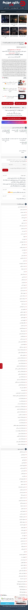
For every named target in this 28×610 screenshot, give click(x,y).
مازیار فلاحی (23, 473)
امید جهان (23, 223)
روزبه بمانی (23, 285)
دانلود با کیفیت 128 (7, 103)
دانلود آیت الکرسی (22, 414)
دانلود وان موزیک (12, 53)
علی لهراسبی (23, 454)
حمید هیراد (23, 269)
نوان (24, 551)
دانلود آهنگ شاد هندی (21, 412)
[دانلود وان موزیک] (14, 3)
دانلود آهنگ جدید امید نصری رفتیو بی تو (23, 139)
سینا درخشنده (22, 301)
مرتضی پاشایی (22, 514)
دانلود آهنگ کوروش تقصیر (14, 24)
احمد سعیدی (23, 212)
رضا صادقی (23, 279)
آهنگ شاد (22, 8)
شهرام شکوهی (22, 314)
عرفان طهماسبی (22, 323)
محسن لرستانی (22, 492)
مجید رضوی (23, 484)
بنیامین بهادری (22, 247)
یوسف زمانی (23, 560)
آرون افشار (23, 217)
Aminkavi (15, 608)
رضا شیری (23, 277)
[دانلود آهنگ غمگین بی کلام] (5, 31)
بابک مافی (23, 244)
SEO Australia (22, 592)
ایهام (24, 236)
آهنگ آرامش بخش (21, 341)
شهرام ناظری (23, 317)
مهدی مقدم (23, 530)
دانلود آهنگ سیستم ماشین (20, 406)
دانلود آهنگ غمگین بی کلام (5, 37)
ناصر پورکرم (23, 546)
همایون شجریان (22, 554)
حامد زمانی (23, 255)
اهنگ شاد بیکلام (22, 573)
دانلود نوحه (23, 390)
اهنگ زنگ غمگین (22, 570)
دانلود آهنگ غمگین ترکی (20, 441)
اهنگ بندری (23, 568)
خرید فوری (7, 603)
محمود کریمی (22, 511)
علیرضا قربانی (23, 336)
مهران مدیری (23, 538)
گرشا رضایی (23, 470)
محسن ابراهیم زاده (21, 487)
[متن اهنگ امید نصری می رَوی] (23, 146)
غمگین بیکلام (22, 355)
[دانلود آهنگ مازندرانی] (23, 19)
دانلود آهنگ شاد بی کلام (20, 428)
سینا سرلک (23, 304)
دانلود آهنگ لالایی (22, 420)
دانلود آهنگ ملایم (23, 36)
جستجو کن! (3, 11)
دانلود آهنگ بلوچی (21, 433)
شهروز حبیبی (23, 320)
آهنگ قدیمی (23, 344)
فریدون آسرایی (22, 465)
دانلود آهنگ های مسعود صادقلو (19, 425)
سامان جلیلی (22, 290)
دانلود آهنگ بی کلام (21, 371)
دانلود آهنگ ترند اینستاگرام (20, 382)
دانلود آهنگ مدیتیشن (21, 379)
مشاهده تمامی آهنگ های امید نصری (14, 118)
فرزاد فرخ (23, 460)
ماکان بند (23, 476)
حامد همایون (22, 258)
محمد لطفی (23, 508)
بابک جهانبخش (22, 242)
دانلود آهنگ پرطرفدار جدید (20, 430)
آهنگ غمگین (6, 8)
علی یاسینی (23, 457)
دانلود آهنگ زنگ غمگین (14, 36)
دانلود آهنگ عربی (22, 376)
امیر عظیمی (23, 228)
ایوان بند (23, 239)
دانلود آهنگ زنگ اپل (5, 24)
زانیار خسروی (23, 287)
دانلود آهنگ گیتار (22, 398)
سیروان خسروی (22, 298)
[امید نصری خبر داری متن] (14, 134)
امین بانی (23, 231)
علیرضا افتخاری (22, 328)
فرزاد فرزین (23, 462)
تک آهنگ (18, 47)
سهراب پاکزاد (23, 293)
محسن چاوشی (22, 489)
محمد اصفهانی (22, 497)
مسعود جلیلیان (22, 519)
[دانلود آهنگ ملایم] (23, 31)
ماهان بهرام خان (22, 479)
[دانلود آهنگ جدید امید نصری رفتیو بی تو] (23, 134)
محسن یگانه (23, 495)
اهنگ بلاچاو (23, 565)
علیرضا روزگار (23, 331)
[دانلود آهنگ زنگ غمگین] (14, 31)
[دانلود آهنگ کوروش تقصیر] (14, 19)
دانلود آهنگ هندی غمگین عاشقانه (19, 395)
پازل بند (24, 252)
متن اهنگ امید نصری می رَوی (22, 151)
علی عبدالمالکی (22, 452)
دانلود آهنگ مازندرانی (22, 24)
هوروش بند (23, 557)
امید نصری (22, 47)
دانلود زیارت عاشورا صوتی (20, 393)
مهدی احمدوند (22, 524)
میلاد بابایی (23, 543)
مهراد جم (23, 535)
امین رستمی (23, 234)
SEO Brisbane (22, 589)
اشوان (24, 220)
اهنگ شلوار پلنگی (22, 576)
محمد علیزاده (22, 506)
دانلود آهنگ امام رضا (21, 417)
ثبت (14, 112)
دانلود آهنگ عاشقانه (21, 444)
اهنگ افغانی (23, 562)
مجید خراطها (23, 481)
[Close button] (27, 595)
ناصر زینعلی (23, 549)
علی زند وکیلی (22, 339)
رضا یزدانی (23, 282)
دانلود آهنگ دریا (22, 401)
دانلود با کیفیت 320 (20, 103)
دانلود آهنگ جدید (17, 49)
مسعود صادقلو (22, 522)
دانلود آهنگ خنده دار (21, 403)
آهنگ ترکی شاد (22, 387)
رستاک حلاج (23, 274)
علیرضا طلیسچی (22, 333)
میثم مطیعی (23, 541)
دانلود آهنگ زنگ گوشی (21, 436)
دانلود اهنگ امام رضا (21, 349)
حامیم (24, 261)
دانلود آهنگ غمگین (21, 352)
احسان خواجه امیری (21, 207)
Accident (17, 608)
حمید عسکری (22, 266)
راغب (24, 271)
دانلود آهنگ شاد (22, 422)
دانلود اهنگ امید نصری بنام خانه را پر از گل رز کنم (6, 140)
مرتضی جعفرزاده (22, 516)
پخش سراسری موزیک (21, 581)
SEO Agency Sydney (21, 584)
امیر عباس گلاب (22, 225)
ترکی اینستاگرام (22, 347)
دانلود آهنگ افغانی (21, 385)
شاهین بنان (23, 309)
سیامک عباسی (22, 296)
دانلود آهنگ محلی (22, 439)
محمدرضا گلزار (22, 503)
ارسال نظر (5, 170)
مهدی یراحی (23, 533)
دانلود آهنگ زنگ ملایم (21, 409)
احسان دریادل (22, 209)
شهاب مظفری (22, 312)
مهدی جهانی (23, 527)
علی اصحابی (23, 325)
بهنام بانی (23, 250)
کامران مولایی (22, 468)
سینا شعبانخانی (22, 306)
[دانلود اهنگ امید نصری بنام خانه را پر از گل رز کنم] (6, 134)
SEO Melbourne (22, 586)
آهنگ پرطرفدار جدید (14, 8)
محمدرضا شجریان (22, 500)
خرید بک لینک (22, 578)
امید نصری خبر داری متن (14, 138)
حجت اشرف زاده (22, 263)
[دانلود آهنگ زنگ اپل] (5, 19)
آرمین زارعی (23, 215)
